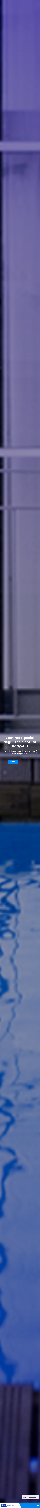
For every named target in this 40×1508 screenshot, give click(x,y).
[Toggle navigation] (38, 1506)
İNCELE (13, 761)
